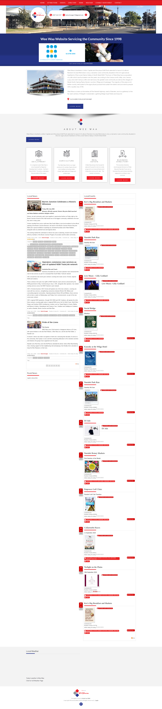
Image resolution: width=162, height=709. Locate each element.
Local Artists (65, 250)
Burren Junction (47, 241)
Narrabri (35, 241)
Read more (131, 229)
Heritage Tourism (56, 248)
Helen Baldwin (31, 250)
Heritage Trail (48, 252)
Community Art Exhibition (41, 250)
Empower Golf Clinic (93, 489)
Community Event (73, 250)
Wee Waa (40, 241)
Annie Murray (72, 255)
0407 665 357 (57, 15)
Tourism (70, 248)
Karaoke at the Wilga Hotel (95, 347)
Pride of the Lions (50, 322)
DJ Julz (87, 420)
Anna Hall (57, 255)
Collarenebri (112, 557)
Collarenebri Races (92, 527)
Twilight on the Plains (93, 567)
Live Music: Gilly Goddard (113, 283)
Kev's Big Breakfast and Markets (98, 202)
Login (96, 700)
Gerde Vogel (72, 252)
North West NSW (66, 246)
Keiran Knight (31, 257)
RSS (78, 364)
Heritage (36, 248)
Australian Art (51, 250)
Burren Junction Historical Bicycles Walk (37, 246)
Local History (42, 248)
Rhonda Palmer (64, 255)
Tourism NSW (40, 252)
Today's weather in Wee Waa (35, 678)
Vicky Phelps (46, 257)
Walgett (54, 241)
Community (64, 248)
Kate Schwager (45, 237)
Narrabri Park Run (91, 237)
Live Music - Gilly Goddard (96, 276)
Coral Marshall (38, 257)
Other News (65, 315)
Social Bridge (90, 308)
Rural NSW (30, 248)
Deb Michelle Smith (49, 255)
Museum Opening (32, 252)
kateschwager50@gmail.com (74, 15)
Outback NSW (58, 246)
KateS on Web (86, 698)
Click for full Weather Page (34, 680)
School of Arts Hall (64, 252)
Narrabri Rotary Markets (94, 453)
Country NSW (75, 246)
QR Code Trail (55, 252)
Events (95, 229)
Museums (48, 248)
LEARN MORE (75, 106)
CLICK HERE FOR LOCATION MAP (81, 99)
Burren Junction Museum (44, 244)
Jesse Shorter (31, 255)
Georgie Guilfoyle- (39, 255)
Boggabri (35, 315)
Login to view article (32, 378)
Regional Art (58, 250)
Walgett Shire (50, 246)
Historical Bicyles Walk (57, 244)
